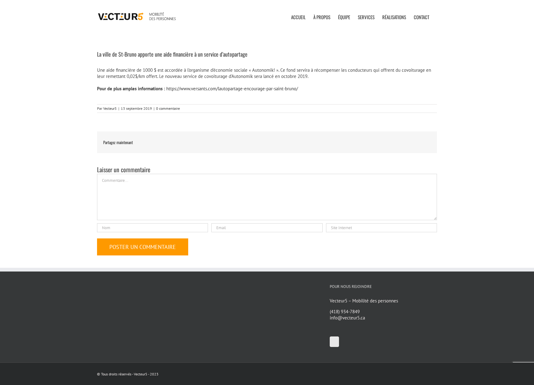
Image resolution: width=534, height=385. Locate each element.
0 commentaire (168, 108)
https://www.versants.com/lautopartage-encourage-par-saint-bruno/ (232, 89)
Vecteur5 (110, 108)
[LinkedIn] (334, 341)
